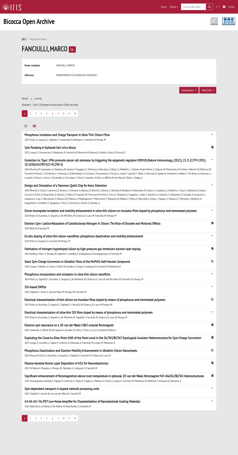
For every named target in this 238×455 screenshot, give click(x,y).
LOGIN (231, 7)
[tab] (26, 127)
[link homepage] (13, 6)
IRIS (24, 39)
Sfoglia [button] (173, 7)
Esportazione (188, 90)
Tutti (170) (207, 90)
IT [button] (217, 7)
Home (164, 7)
